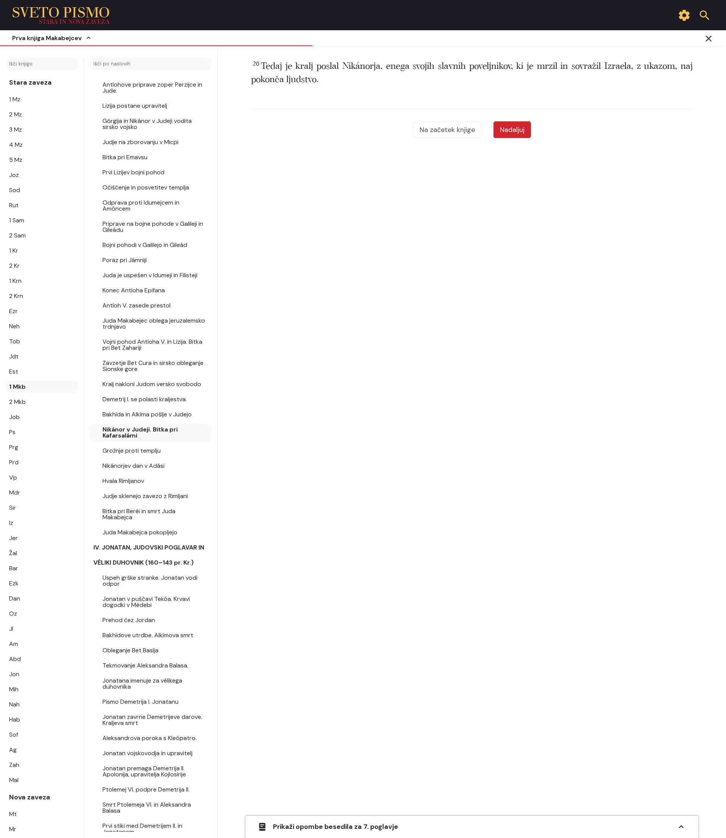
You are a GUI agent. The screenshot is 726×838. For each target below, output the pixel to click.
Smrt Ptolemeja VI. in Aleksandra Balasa (146, 808)
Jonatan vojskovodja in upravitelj (147, 753)
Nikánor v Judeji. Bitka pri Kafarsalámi (140, 432)
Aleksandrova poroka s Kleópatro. (149, 738)
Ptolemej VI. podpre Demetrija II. (145, 789)
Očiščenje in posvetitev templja (145, 187)
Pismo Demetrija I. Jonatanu (140, 702)
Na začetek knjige (447, 129)
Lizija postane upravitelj (134, 106)
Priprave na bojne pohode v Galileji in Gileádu (152, 227)
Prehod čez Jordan (128, 620)
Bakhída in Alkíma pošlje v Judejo (147, 414)
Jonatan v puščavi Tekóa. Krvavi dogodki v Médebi (146, 602)
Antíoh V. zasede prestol (136, 305)
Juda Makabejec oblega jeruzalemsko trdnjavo (153, 324)
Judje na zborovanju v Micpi (140, 142)
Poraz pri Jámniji (124, 260)
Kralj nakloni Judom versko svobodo (151, 384)
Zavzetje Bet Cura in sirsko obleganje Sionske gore (152, 366)
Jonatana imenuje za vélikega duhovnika (142, 684)
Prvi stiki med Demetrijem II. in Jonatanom (142, 829)
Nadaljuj (512, 129)
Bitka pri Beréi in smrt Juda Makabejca (138, 514)
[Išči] (704, 15)
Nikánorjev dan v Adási (133, 466)
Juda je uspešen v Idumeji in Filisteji (149, 275)
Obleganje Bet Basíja (130, 650)
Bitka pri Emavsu (124, 157)
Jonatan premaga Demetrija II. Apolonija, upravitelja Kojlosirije (144, 771)
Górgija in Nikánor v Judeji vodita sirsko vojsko (147, 124)
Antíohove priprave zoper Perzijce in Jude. (152, 88)
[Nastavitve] (684, 15)
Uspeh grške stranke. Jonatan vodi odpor (149, 581)
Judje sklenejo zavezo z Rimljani (145, 496)
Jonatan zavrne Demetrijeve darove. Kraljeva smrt (152, 720)
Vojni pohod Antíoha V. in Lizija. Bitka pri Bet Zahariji (152, 345)
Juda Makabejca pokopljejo (139, 532)
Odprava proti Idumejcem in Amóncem (140, 206)
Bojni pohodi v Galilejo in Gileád (144, 245)
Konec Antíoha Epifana (133, 290)
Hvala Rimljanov (123, 481)
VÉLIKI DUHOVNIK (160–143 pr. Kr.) (143, 562)
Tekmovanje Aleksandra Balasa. (145, 665)
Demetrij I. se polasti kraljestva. (144, 399)
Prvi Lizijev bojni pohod (133, 172)
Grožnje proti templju (131, 451)
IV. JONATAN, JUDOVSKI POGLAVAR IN (148, 547)
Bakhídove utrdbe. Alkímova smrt (147, 635)
